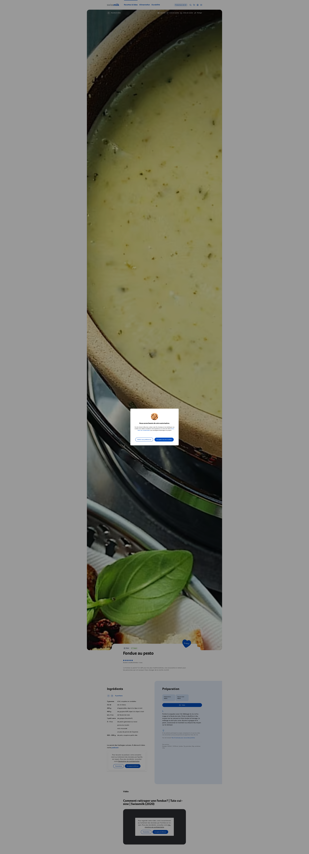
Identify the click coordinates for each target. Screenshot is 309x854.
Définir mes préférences (144, 439)
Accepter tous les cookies (164, 439)
